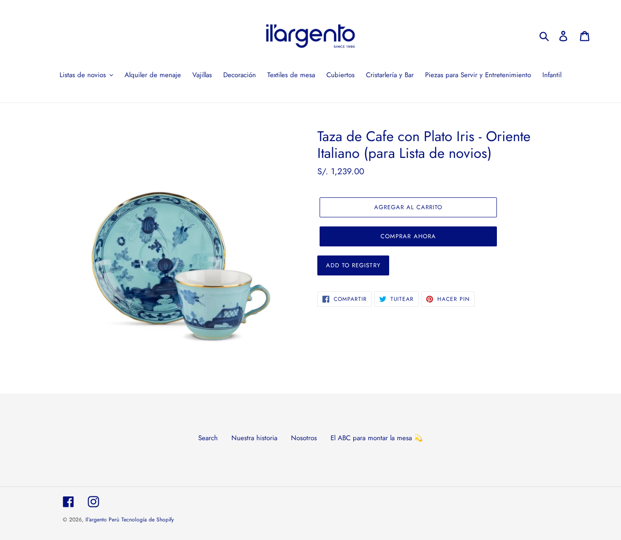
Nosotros (304, 438)
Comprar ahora (408, 236)
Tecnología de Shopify (147, 519)
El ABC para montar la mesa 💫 (377, 438)
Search (208, 438)
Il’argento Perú (102, 519)
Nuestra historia (254, 438)
